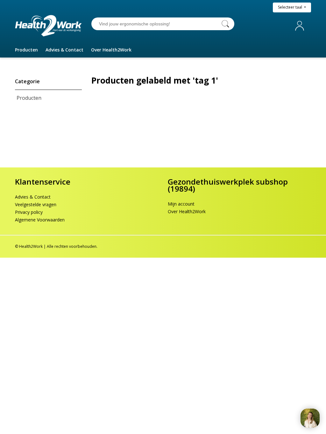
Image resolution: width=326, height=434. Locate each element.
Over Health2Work (187, 211)
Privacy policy (29, 212)
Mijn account (300, 25)
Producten (29, 97)
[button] (26, 50)
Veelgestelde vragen (35, 204)
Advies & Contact (33, 197)
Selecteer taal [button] (290, 7)
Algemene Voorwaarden (40, 220)
